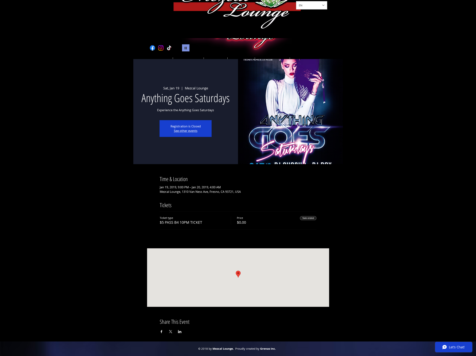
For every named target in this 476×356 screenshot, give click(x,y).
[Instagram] (160, 47)
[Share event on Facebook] (161, 331)
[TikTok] (169, 47)
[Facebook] (152, 47)
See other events (185, 131)
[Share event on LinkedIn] (179, 331)
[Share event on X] (170, 331)
